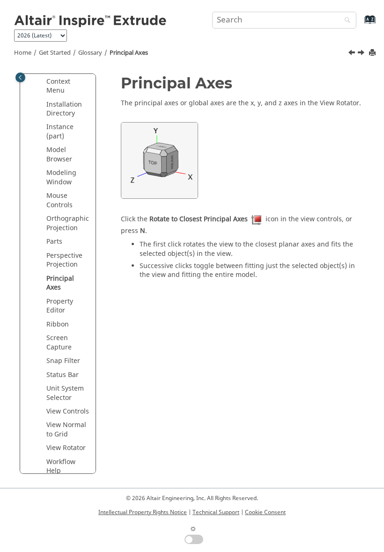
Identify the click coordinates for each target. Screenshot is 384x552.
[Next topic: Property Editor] (362, 53)
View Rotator (66, 448)
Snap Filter (63, 361)
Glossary (90, 53)
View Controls (67, 411)
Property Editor (59, 306)
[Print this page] (373, 53)
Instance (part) (60, 131)
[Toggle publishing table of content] (20, 77)
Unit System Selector (65, 393)
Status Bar (62, 375)
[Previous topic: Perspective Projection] (352, 53)
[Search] (345, 21)
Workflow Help (60, 466)
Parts (54, 242)
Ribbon (57, 324)
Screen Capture (59, 342)
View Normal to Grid (66, 429)
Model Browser (59, 154)
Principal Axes (129, 53)
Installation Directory (64, 109)
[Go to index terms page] (359, 24)
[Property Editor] (362, 53)
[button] (42, 82)
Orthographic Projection (67, 223)
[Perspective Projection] (352, 53)
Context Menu (58, 86)
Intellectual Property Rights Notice (142, 512)
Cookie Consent (265, 512)
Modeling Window (61, 177)
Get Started (55, 53)
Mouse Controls (59, 200)
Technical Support (215, 512)
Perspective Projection (64, 260)
